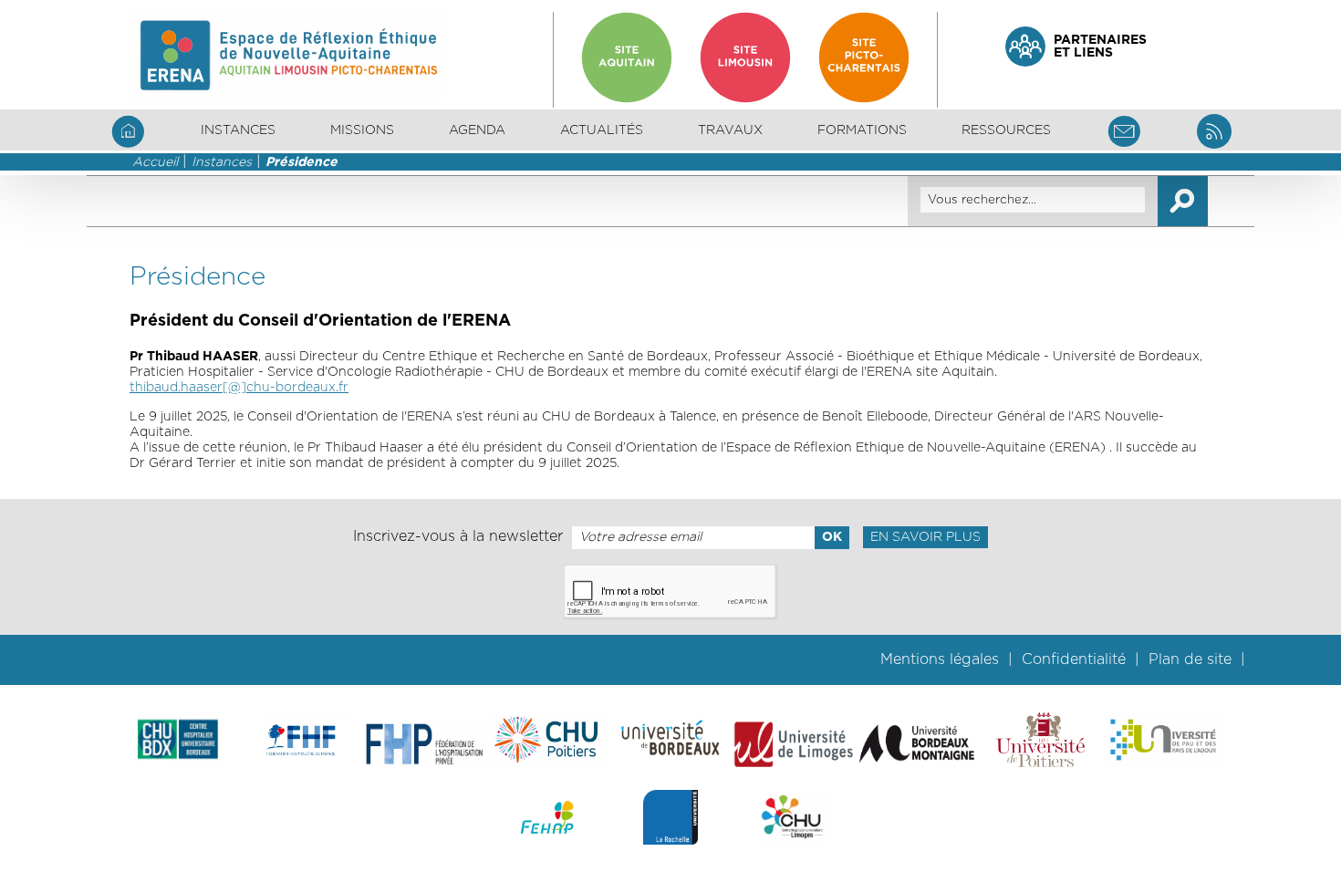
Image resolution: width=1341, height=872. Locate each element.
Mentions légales (939, 659)
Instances (222, 162)
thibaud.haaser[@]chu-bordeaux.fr (239, 387)
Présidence (301, 162)
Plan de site (1190, 659)
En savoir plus (925, 537)
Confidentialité (1074, 659)
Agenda (477, 130)
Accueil (155, 162)
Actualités (601, 130)
